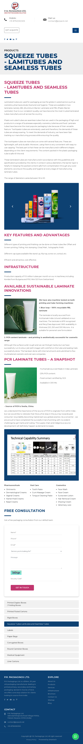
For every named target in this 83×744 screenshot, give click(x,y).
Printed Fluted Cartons (17, 612)
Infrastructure (53, 691)
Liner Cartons (13, 661)
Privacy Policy (31, 739)
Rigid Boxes (12, 618)
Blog (50, 703)
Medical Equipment (15, 655)
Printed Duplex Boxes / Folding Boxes (16, 604)
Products (51, 684)
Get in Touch (22, 588)
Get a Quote (11, 30)
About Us (51, 681)
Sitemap (51, 700)
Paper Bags (12, 636)
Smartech (53, 740)
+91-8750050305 (14, 726)
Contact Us (52, 697)
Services (51, 688)
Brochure (51, 694)
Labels (10, 630)
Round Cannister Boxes (17, 649)
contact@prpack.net (16, 722)
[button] (12, 206)
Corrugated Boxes (15, 643)
